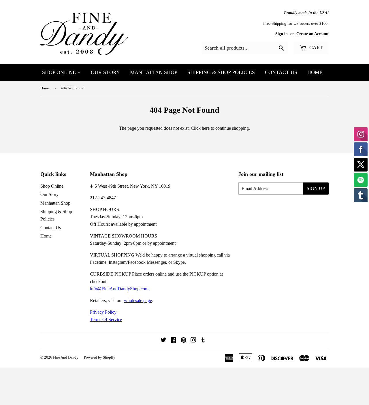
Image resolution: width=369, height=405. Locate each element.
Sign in (281, 34)
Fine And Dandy (65, 357)
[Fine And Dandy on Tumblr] (203, 340)
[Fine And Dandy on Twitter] (163, 340)
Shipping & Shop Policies (221, 72)
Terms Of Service (106, 319)
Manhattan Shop (153, 72)
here (206, 128)
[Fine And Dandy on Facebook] (173, 340)
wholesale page (138, 300)
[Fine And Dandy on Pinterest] (183, 340)
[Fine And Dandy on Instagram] (193, 340)
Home (315, 72)
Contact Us (281, 72)
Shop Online (59, 72)
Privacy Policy (103, 312)
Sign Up (316, 188)
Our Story (105, 72)
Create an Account (312, 34)
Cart (315, 47)
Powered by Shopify (99, 357)
